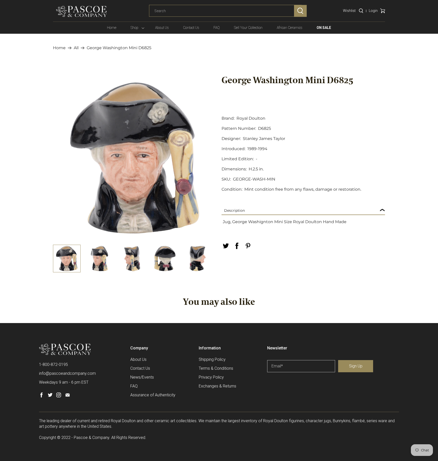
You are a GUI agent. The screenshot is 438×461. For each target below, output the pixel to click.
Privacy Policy (211, 377)
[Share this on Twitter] (226, 246)
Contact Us (191, 28)
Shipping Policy (212, 359)
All (76, 48)
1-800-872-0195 (53, 364)
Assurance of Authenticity (152, 395)
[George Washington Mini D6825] (134, 158)
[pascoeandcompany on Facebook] (41, 396)
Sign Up (355, 366)
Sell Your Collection (248, 28)
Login (373, 11)
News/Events (142, 377)
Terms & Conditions (216, 368)
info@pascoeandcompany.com (67, 373)
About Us (162, 28)
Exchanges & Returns (217, 386)
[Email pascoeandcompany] (67, 396)
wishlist (349, 11)
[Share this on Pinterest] (248, 246)
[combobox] (225, 11)
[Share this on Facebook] (237, 246)
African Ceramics (289, 28)
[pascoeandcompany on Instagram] (58, 396)
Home (111, 28)
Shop (134, 28)
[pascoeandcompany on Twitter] (50, 396)
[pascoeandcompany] (81, 11)
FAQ (216, 28)
